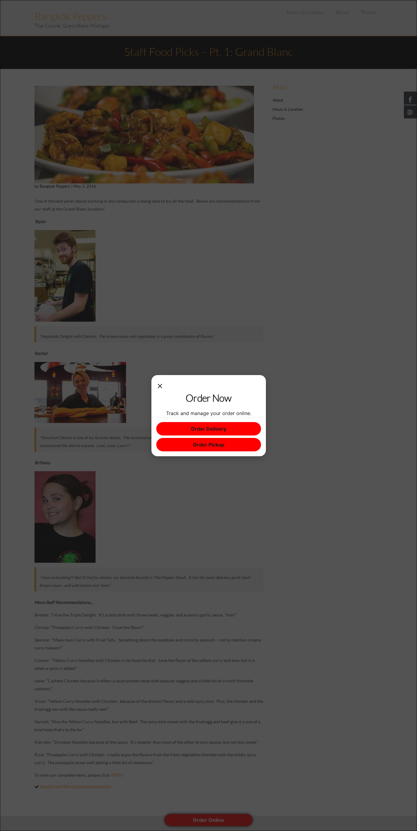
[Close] (160, 386)
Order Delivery (208, 429)
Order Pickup (208, 445)
